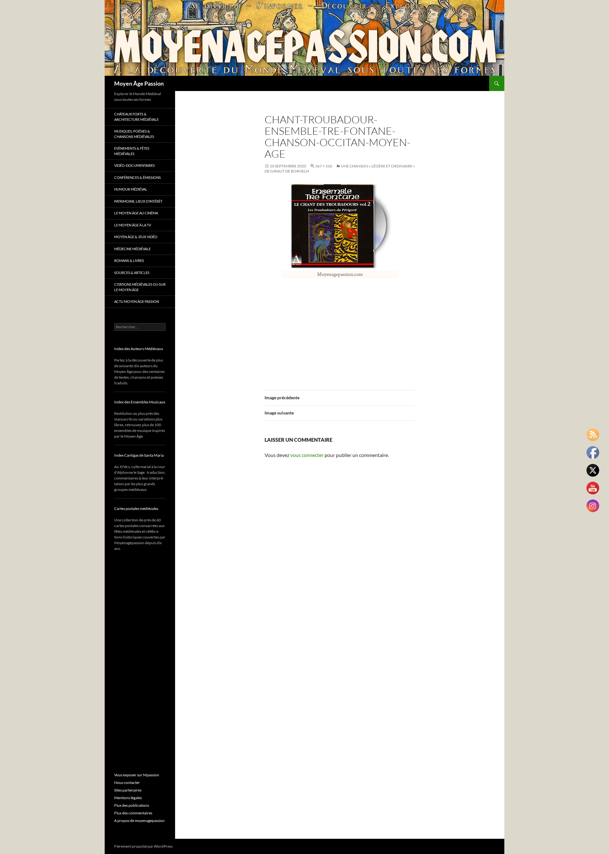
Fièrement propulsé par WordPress (143, 846)
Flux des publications (131, 805)
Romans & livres (129, 260)
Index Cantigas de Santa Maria (139, 455)
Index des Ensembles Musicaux (139, 402)
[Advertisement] (340, 330)
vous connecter (307, 455)
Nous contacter (127, 782)
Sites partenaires (127, 790)
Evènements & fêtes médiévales (131, 151)
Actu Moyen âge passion (136, 301)
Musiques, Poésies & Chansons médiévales (134, 134)
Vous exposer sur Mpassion (136, 775)
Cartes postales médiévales (136, 508)
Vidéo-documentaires (134, 165)
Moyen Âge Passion (139, 83)
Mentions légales (128, 797)
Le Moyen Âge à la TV (132, 225)
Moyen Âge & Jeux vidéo (135, 237)
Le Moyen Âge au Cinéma (136, 213)
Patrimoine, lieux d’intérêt (138, 201)
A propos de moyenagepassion (139, 820)
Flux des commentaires (133, 813)
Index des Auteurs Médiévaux (138, 348)
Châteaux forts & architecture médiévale (136, 116)
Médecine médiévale (132, 249)
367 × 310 (323, 166)
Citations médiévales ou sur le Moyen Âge (140, 287)
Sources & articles (131, 273)
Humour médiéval (130, 189)
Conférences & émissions (137, 177)
